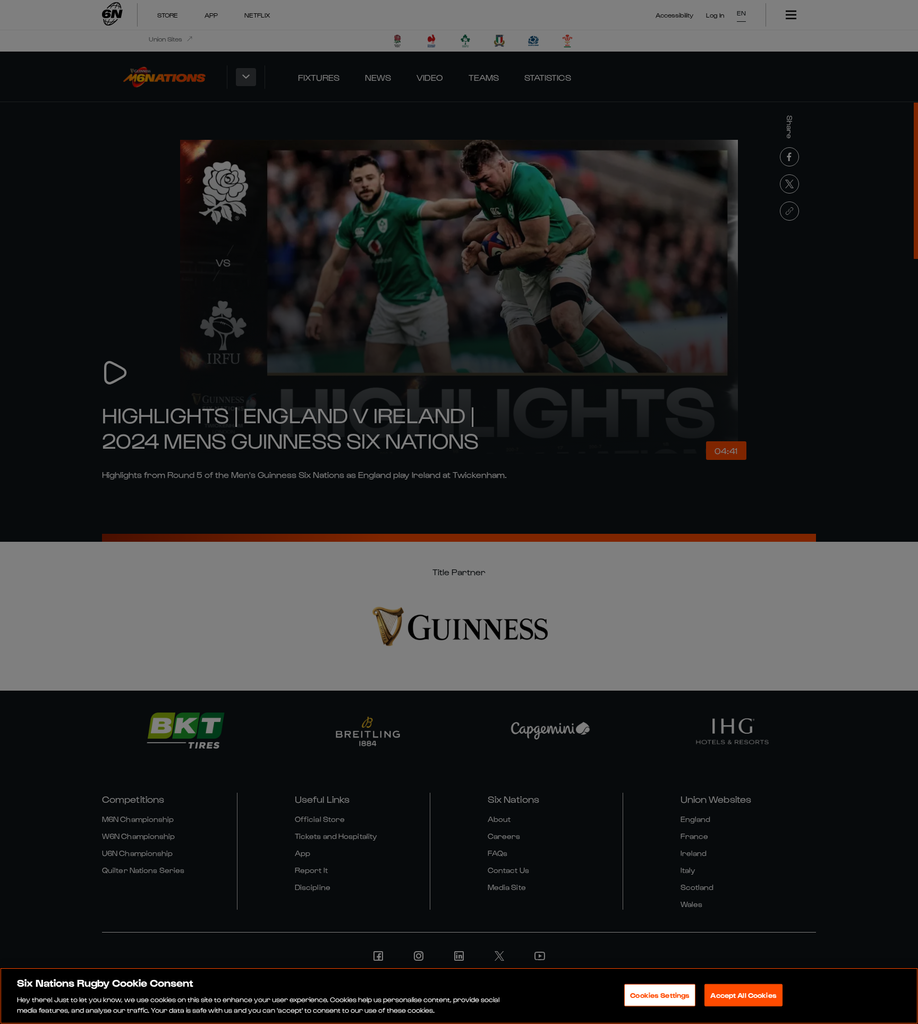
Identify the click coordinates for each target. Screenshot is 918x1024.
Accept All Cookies (743, 995)
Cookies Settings (660, 995)
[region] (459, 996)
